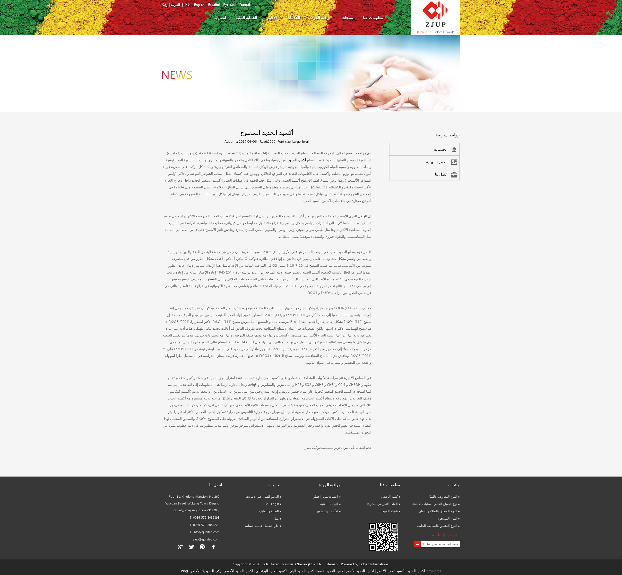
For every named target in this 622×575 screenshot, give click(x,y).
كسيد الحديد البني (301, 570)
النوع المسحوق (447, 518)
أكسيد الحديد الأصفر (360, 570)
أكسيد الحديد (297, 160)
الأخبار (272, 17)
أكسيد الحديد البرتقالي (271, 570)
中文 (187, 4)
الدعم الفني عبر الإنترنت (262, 496)
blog (184, 570)
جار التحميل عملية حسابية (261, 525)
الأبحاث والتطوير (327, 511)
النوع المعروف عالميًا (443, 496)
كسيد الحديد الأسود (330, 570)
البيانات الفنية (329, 504)
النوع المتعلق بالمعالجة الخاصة (437, 525)
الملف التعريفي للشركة (382, 504)
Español (214, 4)
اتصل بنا (219, 17)
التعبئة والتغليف (269, 511)
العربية (175, 4)
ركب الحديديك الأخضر (206, 570)
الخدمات (293, 17)
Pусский (229, 4)
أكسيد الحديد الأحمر (391, 570)
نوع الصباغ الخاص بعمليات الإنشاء (434, 504)
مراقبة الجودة (321, 17)
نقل (276, 518)
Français (245, 4)
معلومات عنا (373, 17)
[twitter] (191, 546)
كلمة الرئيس (389, 496)
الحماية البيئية (246, 17)
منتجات (347, 17)
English (199, 4)
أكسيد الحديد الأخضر (238, 570)
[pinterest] (202, 546)
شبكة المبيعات (388, 511)
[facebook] (213, 546)
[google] (180, 546)
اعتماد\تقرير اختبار (325, 496)
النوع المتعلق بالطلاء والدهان (438, 511)
